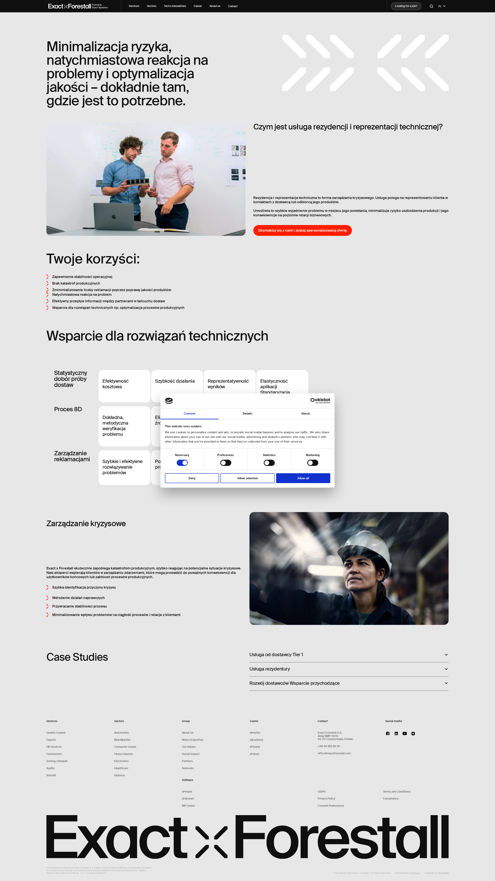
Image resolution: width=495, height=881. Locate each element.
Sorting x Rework (56, 761)
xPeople (187, 791)
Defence (119, 775)
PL (440, 6)
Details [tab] (247, 413)
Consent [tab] (189, 413)
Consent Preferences (331, 805)
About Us (187, 732)
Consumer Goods (125, 746)
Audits (50, 768)
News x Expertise (192, 740)
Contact (233, 6)
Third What (443, 873)
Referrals (188, 768)
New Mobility (122, 740)
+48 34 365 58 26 (329, 746)
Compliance (391, 798)
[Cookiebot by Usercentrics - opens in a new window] (313, 401)
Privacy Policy (326, 798)
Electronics (121, 761)
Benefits (255, 732)
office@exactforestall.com (334, 753)
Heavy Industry (123, 754)
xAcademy (256, 740)
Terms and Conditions (397, 791)
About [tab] (305, 413)
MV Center (188, 805)
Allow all (303, 478)
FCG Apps (415, 873)
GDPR (321, 791)
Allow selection (247, 478)
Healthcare (121, 768)
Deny (192, 478)
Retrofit (51, 775)
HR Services (54, 746)
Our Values (188, 746)
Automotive (121, 732)
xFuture (254, 754)
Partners (187, 761)
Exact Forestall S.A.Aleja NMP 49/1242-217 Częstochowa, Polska (335, 736)
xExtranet (188, 798)
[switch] (225, 463)
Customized (54, 754)
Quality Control (55, 732)
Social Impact (191, 754)
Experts (51, 740)
